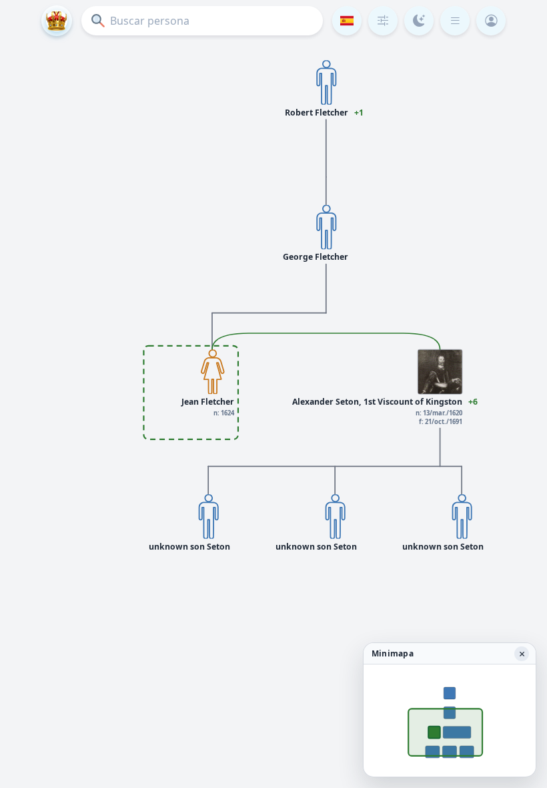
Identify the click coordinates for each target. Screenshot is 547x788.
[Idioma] (347, 20)
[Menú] (455, 20)
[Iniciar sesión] (491, 20)
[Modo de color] (419, 20)
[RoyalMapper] (56, 20)
